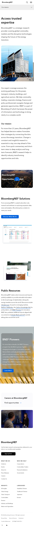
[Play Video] (17, 179)
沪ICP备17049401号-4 (17, 521)
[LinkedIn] (7, 525)
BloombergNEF (7, 2)
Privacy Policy (4, 518)
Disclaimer (21, 518)
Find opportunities (11, 403)
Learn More (8, 370)
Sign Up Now (8, 454)
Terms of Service (13, 518)
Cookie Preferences (5, 521)
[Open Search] (27, 2)
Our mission (5, 7)
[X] (2, 525)
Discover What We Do (10, 217)
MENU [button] (31, 2)
